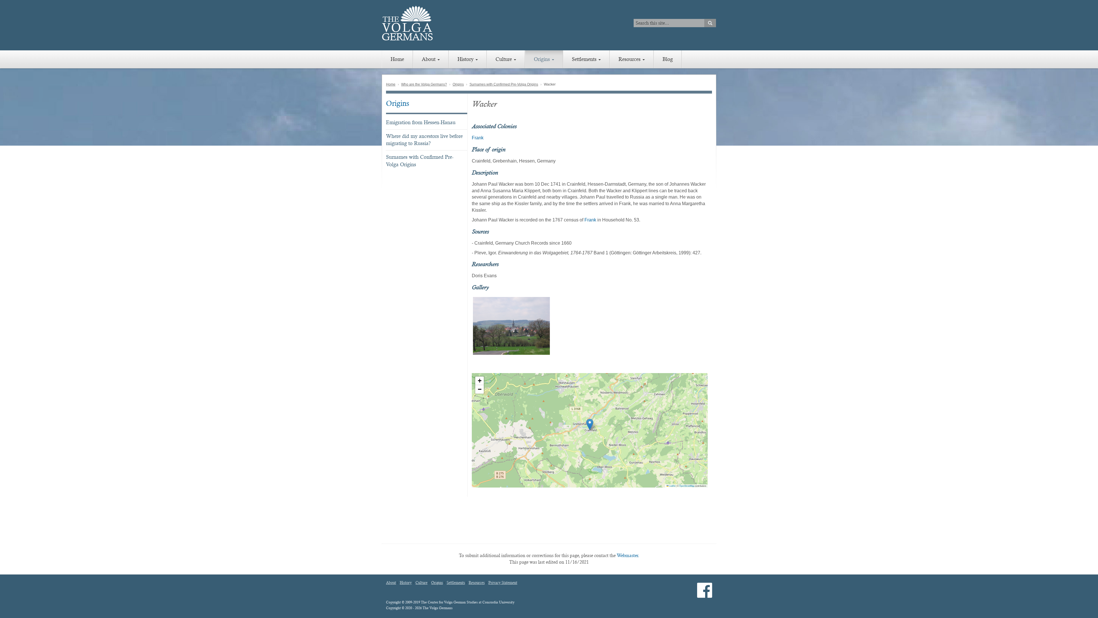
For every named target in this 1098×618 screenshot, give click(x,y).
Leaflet (672, 485)
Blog (668, 59)
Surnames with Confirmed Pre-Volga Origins (504, 84)
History (466, 59)
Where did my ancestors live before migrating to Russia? (424, 139)
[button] (589, 424)
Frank (478, 137)
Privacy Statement (502, 583)
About (429, 59)
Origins (542, 59)
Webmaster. (628, 555)
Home (397, 59)
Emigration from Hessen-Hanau (420, 122)
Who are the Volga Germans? (424, 84)
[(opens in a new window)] (704, 595)
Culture (504, 59)
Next (715, 326)
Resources (630, 59)
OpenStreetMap (686, 485)
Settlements (585, 59)
